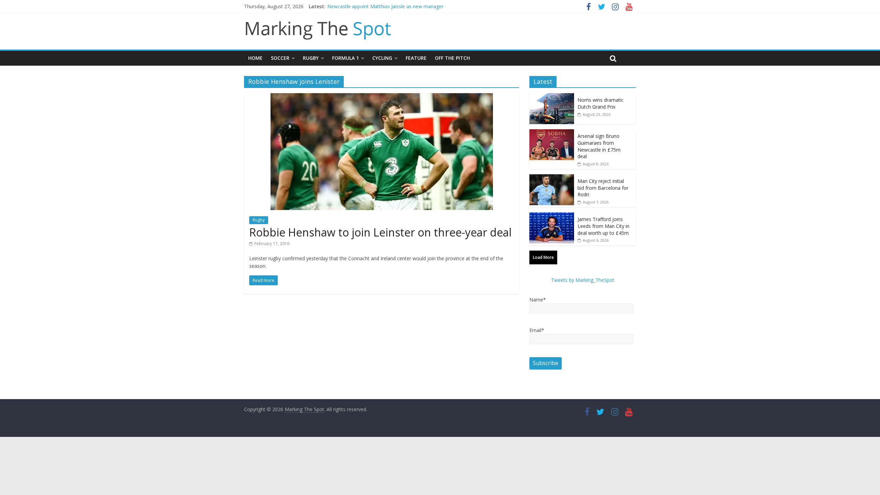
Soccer (280, 58)
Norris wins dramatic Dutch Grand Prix (601, 103)
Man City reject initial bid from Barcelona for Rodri (603, 188)
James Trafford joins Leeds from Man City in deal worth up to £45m (603, 226)
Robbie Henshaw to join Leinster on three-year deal (380, 232)
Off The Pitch (452, 58)
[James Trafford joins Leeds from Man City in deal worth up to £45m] (551, 216)
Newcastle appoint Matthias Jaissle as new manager (385, 6)
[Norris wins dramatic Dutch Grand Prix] (551, 97)
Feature (416, 58)
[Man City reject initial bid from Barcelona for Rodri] (551, 178)
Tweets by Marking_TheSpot (582, 280)
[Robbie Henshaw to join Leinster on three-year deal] (382, 97)
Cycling (382, 58)
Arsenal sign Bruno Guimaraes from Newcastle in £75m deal (599, 146)
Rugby (311, 58)
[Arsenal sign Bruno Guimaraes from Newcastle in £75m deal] (551, 133)
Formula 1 (345, 58)
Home (255, 58)
